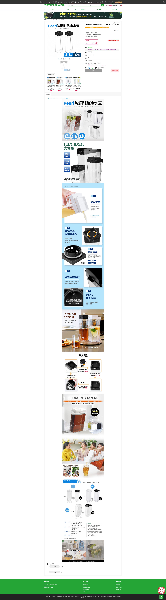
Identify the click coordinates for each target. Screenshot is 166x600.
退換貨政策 (85, 584)
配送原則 (85, 586)
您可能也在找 (51, 74)
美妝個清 (96, 9)
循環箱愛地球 (86, 589)
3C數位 (49, 9)
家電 (64, 9)
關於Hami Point (86, 591)
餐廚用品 (55, 19)
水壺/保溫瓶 (61, 19)
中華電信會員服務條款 (48, 587)
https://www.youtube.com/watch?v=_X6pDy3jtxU (58, 98)
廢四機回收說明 (86, 587)
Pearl (118, 30)
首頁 (45, 19)
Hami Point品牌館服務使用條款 (50, 584)
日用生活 (80, 9)
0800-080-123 (119, 587)
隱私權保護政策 (47, 586)
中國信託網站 (113, 49)
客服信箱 (118, 584)
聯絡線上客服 (119, 589)
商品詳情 (48, 94)
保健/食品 (111, 9)
